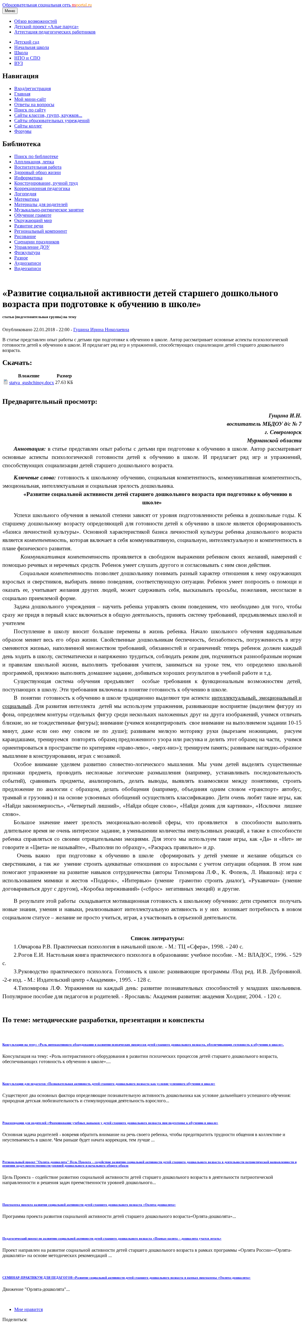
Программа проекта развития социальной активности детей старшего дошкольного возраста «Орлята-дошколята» (89, 1204)
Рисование (25, 236)
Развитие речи (28, 225)
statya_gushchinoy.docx (31, 382)
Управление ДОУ (32, 247)
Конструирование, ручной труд (46, 183)
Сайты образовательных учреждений (52, 120)
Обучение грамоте (32, 215)
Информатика (28, 177)
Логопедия (25, 193)
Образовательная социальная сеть (47, 4)
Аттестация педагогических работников (55, 31)
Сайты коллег (28, 125)
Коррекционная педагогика (42, 188)
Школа (21, 52)
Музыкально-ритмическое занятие (49, 209)
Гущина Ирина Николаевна (101, 329)
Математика (26, 199)
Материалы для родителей (41, 204)
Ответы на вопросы (34, 104)
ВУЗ (18, 63)
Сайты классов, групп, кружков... (48, 115)
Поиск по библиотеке (36, 156)
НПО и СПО (27, 57)
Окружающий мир (33, 220)
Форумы (22, 131)
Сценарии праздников (36, 241)
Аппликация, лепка (34, 161)
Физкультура (27, 252)
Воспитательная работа (37, 167)
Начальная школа (31, 47)
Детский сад (26, 41)
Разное (21, 257)
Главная (22, 93)
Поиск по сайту (30, 109)
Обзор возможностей (35, 21)
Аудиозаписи (27, 263)
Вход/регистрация (32, 88)
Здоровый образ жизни (37, 172)
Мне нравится (28, 1309)
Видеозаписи (27, 268)
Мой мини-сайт (30, 99)
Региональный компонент (40, 231)
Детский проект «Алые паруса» (46, 26)
